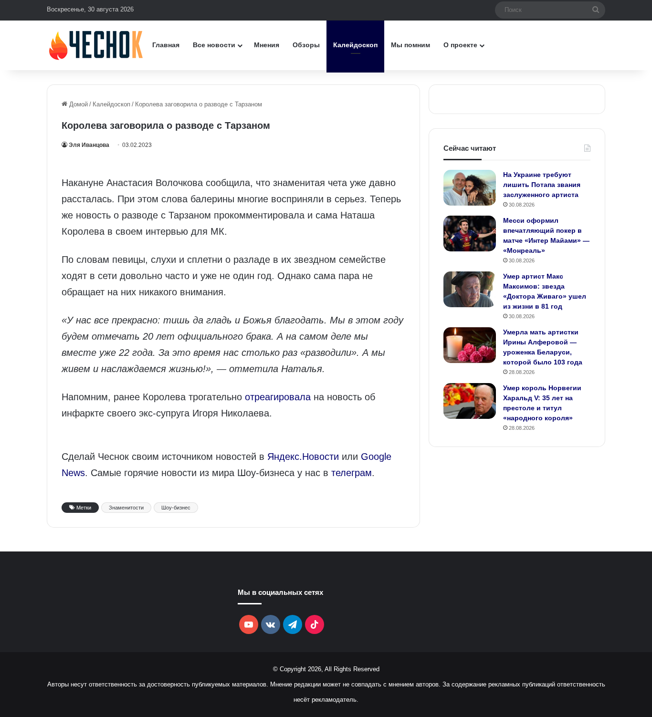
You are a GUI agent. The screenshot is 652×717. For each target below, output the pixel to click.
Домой (77, 104)
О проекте (460, 45)
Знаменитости (126, 507)
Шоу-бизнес (175, 507)
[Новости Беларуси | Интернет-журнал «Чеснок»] (96, 45)
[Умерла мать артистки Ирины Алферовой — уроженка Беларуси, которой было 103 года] (469, 345)
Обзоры (306, 45)
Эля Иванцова (89, 145)
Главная (165, 45)
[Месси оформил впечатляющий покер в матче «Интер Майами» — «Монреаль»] (469, 233)
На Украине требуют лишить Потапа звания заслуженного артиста (541, 184)
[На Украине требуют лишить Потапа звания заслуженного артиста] (469, 188)
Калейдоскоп (355, 45)
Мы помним (410, 45)
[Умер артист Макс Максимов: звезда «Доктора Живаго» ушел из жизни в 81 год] (469, 289)
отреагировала (278, 397)
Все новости (214, 45)
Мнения (266, 45)
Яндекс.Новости (303, 456)
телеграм (351, 473)
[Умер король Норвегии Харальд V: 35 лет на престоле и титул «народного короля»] (469, 401)
